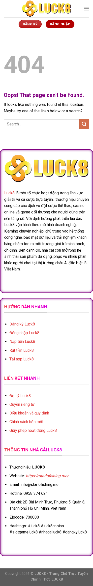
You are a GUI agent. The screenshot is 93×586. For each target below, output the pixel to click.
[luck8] (46, 8)
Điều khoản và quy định (29, 413)
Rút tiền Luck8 (21, 350)
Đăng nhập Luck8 (24, 332)
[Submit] (84, 124)
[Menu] (86, 8)
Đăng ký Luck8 (22, 324)
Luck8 (9, 193)
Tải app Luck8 (21, 359)
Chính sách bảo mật (26, 421)
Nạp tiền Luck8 (22, 341)
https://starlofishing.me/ (47, 475)
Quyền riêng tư (21, 404)
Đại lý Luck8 (20, 395)
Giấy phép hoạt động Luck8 (33, 430)
